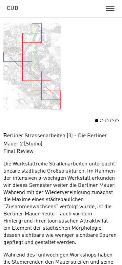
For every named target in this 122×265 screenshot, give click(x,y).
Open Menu (110, 8)
